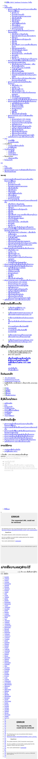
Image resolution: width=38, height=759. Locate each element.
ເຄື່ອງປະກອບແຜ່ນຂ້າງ (18, 48)
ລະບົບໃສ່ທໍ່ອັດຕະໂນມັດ (19, 23)
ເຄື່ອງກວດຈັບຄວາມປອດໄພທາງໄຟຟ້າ (23, 135)
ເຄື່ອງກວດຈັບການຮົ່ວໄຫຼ (19, 133)
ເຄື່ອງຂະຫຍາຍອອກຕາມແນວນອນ (14, 467)
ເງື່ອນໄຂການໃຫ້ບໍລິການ (13, 458)
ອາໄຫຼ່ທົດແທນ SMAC (11, 451)
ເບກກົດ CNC (16, 87)
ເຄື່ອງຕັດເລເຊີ (30, 467)
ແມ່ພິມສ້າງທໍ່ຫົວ (16, 69)
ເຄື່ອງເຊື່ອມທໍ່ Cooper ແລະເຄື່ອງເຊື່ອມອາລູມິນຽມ (22, 214)
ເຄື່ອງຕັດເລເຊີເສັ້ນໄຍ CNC (16, 309)
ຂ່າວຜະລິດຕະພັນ (13, 142)
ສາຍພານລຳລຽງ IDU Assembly (21, 121)
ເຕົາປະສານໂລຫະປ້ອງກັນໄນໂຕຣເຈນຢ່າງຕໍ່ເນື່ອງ (22, 243)
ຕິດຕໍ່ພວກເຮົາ (8, 160)
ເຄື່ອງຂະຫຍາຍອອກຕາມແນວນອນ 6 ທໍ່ (19, 314)
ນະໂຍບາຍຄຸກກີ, (11, 456)
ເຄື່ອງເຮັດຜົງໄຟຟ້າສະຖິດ (19, 114)
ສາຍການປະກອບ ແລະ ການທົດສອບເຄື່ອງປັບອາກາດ (20, 170)
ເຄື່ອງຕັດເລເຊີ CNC (18, 89)
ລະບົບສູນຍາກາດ (17, 124)
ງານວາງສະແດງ (13, 154)
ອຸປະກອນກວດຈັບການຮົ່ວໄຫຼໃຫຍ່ (22, 122)
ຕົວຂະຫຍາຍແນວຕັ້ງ (18, 14)
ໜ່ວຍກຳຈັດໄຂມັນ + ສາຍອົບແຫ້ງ (22, 53)
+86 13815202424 (9, 378)
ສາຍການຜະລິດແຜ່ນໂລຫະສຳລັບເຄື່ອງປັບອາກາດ (19, 248)
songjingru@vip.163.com (11, 379)
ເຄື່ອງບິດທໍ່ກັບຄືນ (17, 18)
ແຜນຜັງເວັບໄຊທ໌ (9, 461)
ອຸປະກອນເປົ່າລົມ (17, 52)
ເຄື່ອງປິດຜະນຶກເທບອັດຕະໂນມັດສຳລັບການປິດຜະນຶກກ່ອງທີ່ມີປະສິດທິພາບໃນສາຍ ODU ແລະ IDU (19, 361)
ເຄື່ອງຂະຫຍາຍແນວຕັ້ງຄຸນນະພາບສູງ (19, 336)
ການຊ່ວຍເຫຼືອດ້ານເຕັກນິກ (16, 145)
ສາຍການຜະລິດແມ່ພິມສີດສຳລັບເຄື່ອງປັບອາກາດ (22, 99)
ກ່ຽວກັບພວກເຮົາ (9, 149)
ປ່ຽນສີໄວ (14, 110)
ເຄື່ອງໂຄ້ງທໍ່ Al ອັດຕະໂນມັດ (20, 34)
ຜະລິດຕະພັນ (8, 7)
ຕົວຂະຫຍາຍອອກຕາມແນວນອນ (21, 16)
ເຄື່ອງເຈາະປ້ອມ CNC (18, 91)
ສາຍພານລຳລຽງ (17, 108)
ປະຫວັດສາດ (12, 153)
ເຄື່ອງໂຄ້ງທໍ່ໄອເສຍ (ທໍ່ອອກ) (20, 50)
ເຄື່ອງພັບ (14, 41)
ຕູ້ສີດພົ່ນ (14, 112)
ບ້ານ (5, 5)
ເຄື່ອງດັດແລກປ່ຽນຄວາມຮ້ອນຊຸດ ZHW (20, 342)
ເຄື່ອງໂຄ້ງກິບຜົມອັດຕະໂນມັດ (13, 468)
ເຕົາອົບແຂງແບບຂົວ (18, 106)
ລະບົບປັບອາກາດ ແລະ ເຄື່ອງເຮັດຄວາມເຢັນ (21, 137)
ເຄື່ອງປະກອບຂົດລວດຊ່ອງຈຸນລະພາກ (23, 73)
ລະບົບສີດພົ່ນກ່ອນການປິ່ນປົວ (20, 103)
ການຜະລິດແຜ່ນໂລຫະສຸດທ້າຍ (21, 98)
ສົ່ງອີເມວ (7, 509)
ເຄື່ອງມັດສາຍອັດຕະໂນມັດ (19, 131)
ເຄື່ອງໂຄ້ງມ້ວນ (16, 20)
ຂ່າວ (5, 138)
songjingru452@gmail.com (12, 381)
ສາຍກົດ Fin (15, 13)
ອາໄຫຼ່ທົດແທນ (12, 147)
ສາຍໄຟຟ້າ (15, 55)
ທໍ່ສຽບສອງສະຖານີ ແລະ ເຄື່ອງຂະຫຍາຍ (24, 36)
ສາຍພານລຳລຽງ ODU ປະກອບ (21, 119)
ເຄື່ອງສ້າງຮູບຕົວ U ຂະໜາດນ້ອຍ (23, 465)
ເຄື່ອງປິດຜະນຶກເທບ (17, 129)
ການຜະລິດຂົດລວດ (18, 27)
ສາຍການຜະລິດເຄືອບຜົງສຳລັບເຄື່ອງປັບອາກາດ (22, 101)
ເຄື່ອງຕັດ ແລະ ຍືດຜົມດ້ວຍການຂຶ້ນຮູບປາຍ (24, 59)
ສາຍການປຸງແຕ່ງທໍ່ (17, 28)
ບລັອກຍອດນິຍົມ (13, 158)
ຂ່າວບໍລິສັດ (11, 140)
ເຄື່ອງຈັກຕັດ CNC (17, 85)
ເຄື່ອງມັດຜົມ (15, 21)
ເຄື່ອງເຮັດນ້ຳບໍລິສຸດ (17, 105)
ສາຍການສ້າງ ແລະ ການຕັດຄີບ (21, 67)
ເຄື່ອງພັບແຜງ (16, 96)
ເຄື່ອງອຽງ (15, 37)
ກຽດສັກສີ (11, 151)
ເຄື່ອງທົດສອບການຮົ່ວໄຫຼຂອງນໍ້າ (21, 39)
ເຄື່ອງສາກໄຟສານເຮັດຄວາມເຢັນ (21, 126)
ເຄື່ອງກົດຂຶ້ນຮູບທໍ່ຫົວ (18, 71)
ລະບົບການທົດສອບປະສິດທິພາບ (21, 128)
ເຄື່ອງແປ (14, 43)
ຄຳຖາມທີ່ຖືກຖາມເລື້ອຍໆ (11, 410)
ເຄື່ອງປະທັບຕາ (16, 25)
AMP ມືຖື (7, 463)
